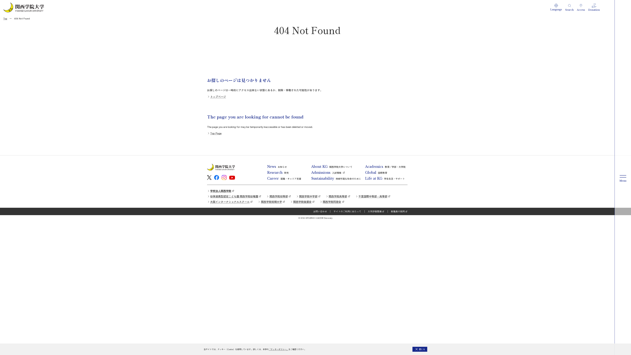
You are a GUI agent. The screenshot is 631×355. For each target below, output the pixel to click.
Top (5, 18)
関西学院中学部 (308, 196)
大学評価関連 (375, 211)
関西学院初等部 (278, 196)
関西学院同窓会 (332, 202)
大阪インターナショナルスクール (230, 202)
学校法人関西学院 (220, 191)
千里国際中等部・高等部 (372, 196)
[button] (556, 7)
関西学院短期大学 (271, 202)
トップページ (218, 96)
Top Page (216, 133)
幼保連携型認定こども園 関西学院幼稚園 (234, 196)
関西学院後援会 (302, 202)
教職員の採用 (398, 211)
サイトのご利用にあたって (347, 211)
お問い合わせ (320, 211)
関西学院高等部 (338, 196)
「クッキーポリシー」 (278, 349)
